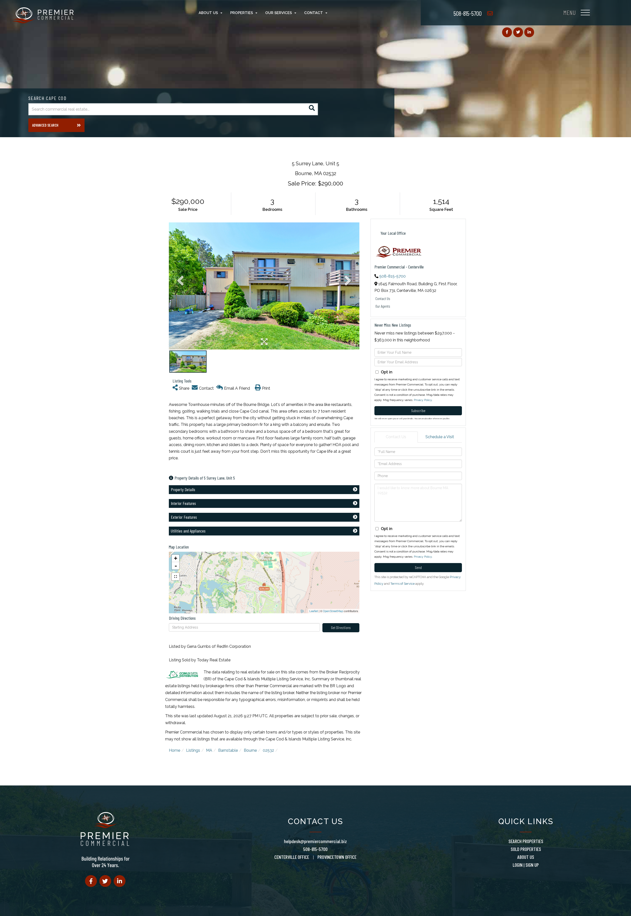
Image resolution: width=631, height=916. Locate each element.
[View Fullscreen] (175, 576)
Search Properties (525, 841)
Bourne (250, 750)
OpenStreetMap (333, 611)
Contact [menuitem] (313, 13)
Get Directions (341, 627)
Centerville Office (291, 857)
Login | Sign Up (526, 865)
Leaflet (313, 611)
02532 (268, 750)
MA (209, 750)
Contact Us (382, 298)
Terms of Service (402, 583)
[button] (312, 109)
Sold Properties (526, 849)
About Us (525, 857)
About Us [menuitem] (208, 13)
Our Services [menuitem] (278, 13)
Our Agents (382, 306)
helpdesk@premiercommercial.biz (315, 841)
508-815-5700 (468, 13)
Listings (193, 750)
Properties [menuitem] (241, 13)
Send (418, 567)
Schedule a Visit (439, 436)
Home (174, 750)
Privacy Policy (423, 400)
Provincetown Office (336, 857)
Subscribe (418, 410)
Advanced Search (45, 125)
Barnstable (228, 750)
